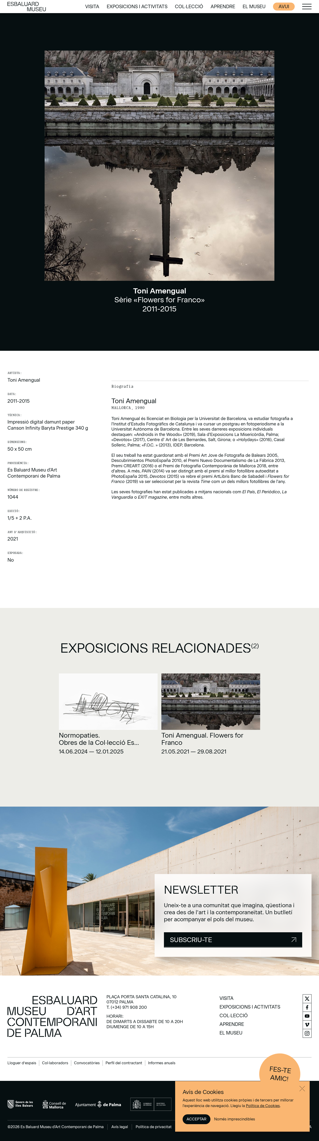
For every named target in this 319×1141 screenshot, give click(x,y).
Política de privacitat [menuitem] (154, 1127)
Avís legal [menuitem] (119, 1127)
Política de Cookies (263, 1106)
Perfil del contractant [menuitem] (124, 1063)
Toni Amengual (23, 380)
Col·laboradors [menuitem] (55, 1063)
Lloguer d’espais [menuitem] (21, 1063)
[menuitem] (92, 7)
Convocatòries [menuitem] (87, 1063)
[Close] (302, 1088)
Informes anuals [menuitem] (161, 1063)
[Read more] (108, 715)
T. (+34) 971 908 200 (126, 1007)
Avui (284, 6)
